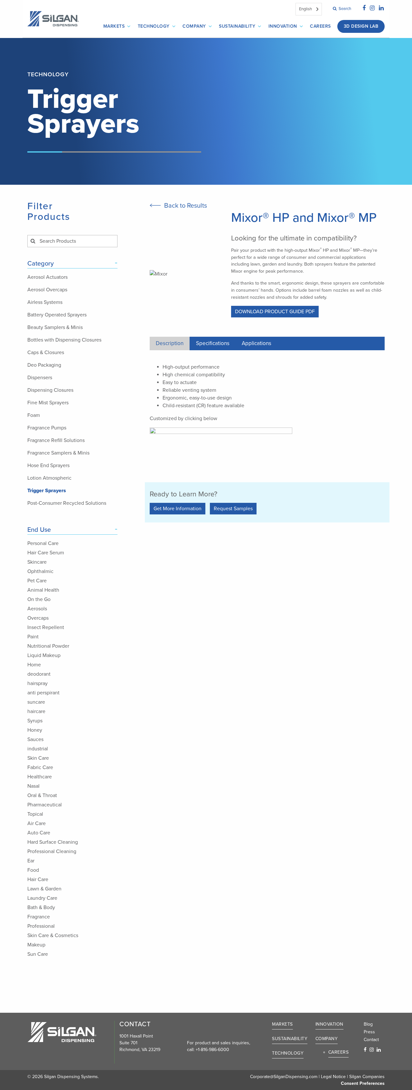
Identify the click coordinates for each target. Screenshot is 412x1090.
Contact (371, 1039)
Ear (30, 861)
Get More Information (177, 508)
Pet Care (37, 581)
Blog (368, 1024)
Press (369, 1032)
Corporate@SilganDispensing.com (283, 1076)
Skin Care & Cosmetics (52, 935)
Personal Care (43, 543)
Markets (114, 26)
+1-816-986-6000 (212, 1049)
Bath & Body (41, 907)
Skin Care (38, 758)
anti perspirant (43, 693)
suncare (36, 702)
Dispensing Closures (50, 390)
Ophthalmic (40, 571)
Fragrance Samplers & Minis (58, 453)
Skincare (37, 562)
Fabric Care (40, 767)
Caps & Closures (45, 352)
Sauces (35, 739)
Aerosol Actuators (47, 277)
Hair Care (37, 879)
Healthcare (39, 777)
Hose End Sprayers (48, 465)
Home (34, 665)
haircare (36, 711)
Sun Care (37, 954)
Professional (41, 926)
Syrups (34, 721)
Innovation (282, 26)
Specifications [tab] (212, 343)
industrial (37, 749)
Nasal (33, 786)
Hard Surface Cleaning (52, 842)
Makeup (36, 945)
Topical (35, 814)
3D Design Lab (361, 26)
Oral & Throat (42, 795)
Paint (33, 637)
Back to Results (185, 206)
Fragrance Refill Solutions (56, 440)
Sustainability (237, 26)
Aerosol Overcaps (47, 290)
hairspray (37, 683)
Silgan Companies (367, 1076)
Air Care (36, 823)
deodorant (39, 674)
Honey (34, 730)
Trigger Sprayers (46, 490)
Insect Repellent (45, 627)
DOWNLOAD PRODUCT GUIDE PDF (275, 311)
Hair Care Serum (45, 553)
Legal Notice (333, 1076)
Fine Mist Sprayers (48, 402)
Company (194, 26)
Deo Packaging (44, 365)
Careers (320, 26)
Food (33, 870)
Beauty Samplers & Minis (55, 327)
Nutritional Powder (48, 646)
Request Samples (233, 508)
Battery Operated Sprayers (57, 315)
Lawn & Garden (44, 889)
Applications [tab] (256, 343)
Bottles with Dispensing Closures (64, 340)
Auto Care (38, 833)
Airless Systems (44, 302)
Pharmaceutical (44, 805)
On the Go (39, 599)
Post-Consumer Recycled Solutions (66, 503)
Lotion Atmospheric (49, 478)
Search (344, 8)
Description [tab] (169, 343)
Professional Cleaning (51, 851)
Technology (154, 26)
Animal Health (43, 590)
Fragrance (38, 917)
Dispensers (39, 377)
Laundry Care (42, 898)
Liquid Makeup (44, 655)
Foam (33, 415)
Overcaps (38, 618)
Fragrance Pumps (46, 428)
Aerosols (37, 609)
